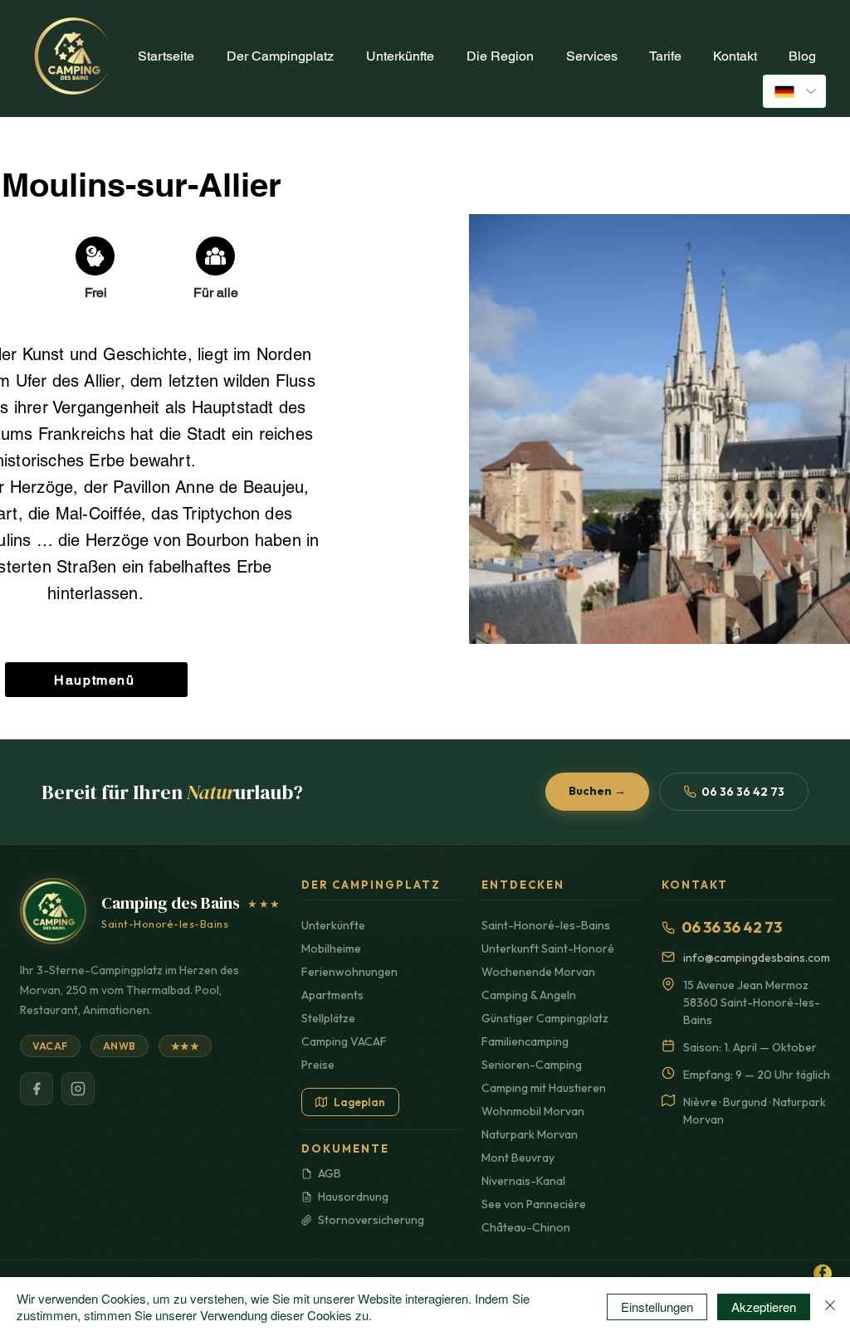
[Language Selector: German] (794, 91)
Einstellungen (657, 1306)
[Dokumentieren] (95, 255)
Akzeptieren (763, 1306)
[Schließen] (830, 1306)
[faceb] (822, 1274)
